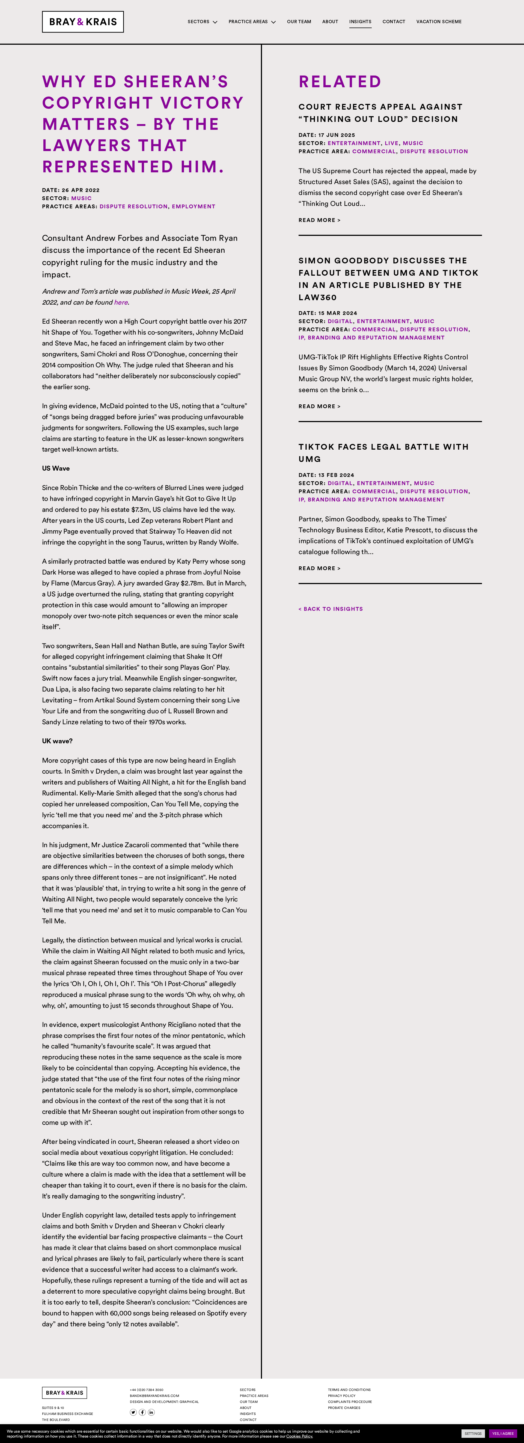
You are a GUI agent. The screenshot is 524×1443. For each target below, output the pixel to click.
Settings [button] (473, 1433)
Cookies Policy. (299, 1436)
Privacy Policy (342, 1396)
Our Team (299, 22)
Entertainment (354, 143)
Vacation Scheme (439, 22)
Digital (340, 321)
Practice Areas (248, 22)
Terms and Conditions (349, 1390)
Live (392, 143)
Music (81, 198)
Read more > (320, 220)
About (330, 22)
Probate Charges (344, 1408)
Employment (194, 206)
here (120, 302)
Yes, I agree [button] (503, 1433)
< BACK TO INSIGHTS (331, 609)
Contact (394, 22)
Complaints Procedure (350, 1402)
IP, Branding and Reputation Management (372, 338)
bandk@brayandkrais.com (154, 1396)
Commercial (374, 151)
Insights (360, 22)
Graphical (189, 1402)
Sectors (198, 22)
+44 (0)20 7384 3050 (146, 1390)
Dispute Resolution (134, 206)
